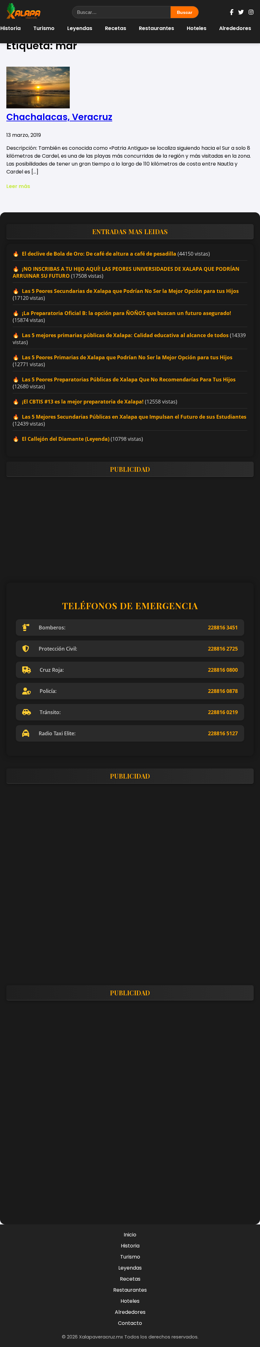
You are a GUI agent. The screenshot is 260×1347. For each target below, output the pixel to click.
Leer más (18, 186)
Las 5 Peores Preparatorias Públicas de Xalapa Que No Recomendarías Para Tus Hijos (129, 379)
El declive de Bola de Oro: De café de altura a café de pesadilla (99, 253)
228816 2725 (223, 648)
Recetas (115, 28)
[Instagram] (251, 12)
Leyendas (79, 28)
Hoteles (196, 28)
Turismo (44, 28)
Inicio (130, 1234)
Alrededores (235, 28)
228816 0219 (223, 712)
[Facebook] (231, 12)
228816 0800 (223, 669)
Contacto (130, 1323)
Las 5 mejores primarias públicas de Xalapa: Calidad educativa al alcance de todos (125, 335)
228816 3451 (223, 627)
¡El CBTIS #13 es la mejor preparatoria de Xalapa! (83, 401)
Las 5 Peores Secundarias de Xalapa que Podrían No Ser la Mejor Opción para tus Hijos (130, 291)
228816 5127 (223, 733)
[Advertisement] (130, 526)
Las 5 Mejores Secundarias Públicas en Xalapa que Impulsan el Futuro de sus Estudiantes (134, 416)
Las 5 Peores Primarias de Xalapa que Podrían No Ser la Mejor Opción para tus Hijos (127, 357)
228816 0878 (223, 691)
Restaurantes (156, 28)
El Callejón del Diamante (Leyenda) (65, 438)
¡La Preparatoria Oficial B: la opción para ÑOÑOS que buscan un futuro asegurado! (126, 313)
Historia (130, 1245)
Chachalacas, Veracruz (59, 117)
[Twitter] (241, 12)
